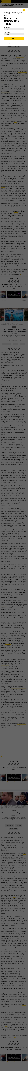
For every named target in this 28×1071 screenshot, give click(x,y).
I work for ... (7, 32)
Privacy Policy (7, 43)
